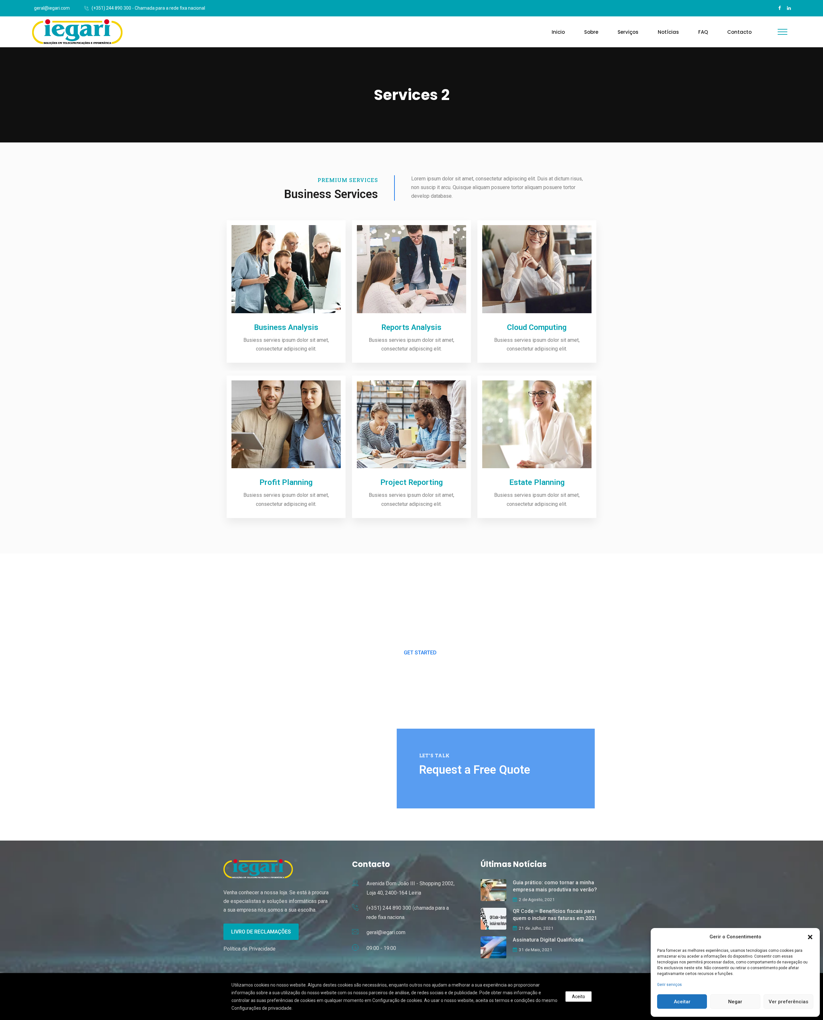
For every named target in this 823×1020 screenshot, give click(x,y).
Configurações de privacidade (261, 1008)
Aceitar (682, 1002)
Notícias (668, 32)
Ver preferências (788, 1002)
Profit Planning (285, 482)
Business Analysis (286, 327)
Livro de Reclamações (261, 932)
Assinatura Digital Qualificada (548, 940)
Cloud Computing (536, 327)
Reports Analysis (411, 327)
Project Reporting (411, 482)
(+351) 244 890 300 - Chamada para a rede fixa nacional (148, 8)
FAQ (703, 32)
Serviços (628, 32)
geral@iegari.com (52, 8)
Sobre (591, 32)
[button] (810, 937)
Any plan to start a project (420, 591)
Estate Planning (537, 482)
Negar (735, 1002)
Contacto (739, 32)
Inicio (558, 32)
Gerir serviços (669, 984)
